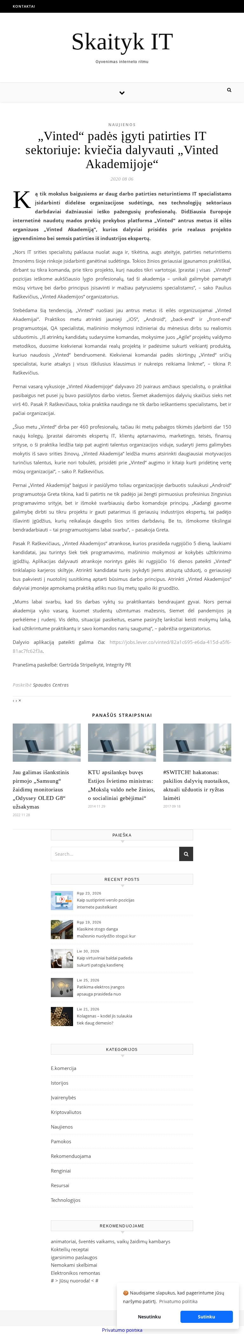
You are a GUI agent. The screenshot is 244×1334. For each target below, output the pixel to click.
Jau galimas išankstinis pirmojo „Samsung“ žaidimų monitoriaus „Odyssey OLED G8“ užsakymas (41, 789)
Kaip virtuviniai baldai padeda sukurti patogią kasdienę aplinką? (104, 962)
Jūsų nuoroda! (74, 1280)
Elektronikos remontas (75, 1273)
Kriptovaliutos (66, 1112)
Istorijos (59, 1083)
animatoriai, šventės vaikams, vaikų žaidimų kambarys (110, 1241)
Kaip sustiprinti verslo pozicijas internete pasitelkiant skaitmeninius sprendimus (105, 904)
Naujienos (122, 124)
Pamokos (61, 1141)
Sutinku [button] (206, 1317)
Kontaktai (24, 6)
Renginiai (61, 1170)
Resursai (60, 1185)
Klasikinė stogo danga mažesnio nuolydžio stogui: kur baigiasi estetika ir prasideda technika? (106, 933)
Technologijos (65, 1200)
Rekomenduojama (71, 1156)
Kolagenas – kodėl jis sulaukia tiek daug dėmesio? (104, 1019)
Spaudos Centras (51, 685)
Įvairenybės (63, 1097)
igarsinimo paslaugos (74, 1257)
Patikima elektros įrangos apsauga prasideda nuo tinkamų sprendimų (101, 991)
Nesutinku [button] (149, 1317)
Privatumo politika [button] (178, 1301)
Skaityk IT (122, 41)
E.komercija (63, 1068)
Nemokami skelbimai (74, 1265)
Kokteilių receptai (70, 1249)
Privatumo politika (122, 1330)
